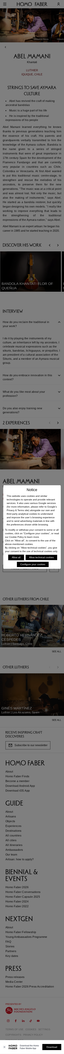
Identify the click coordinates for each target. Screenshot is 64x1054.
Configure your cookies (32, 564)
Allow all (16, 557)
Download (51, 1047)
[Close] (4, 1047)
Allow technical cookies (41, 557)
